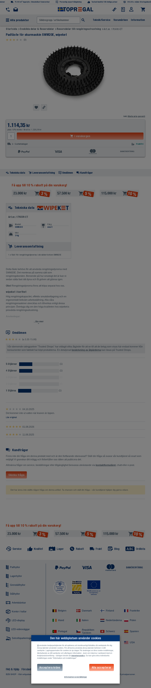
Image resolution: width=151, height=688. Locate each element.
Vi (38, 645)
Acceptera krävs (49, 667)
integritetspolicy (78, 656)
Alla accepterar (101, 667)
